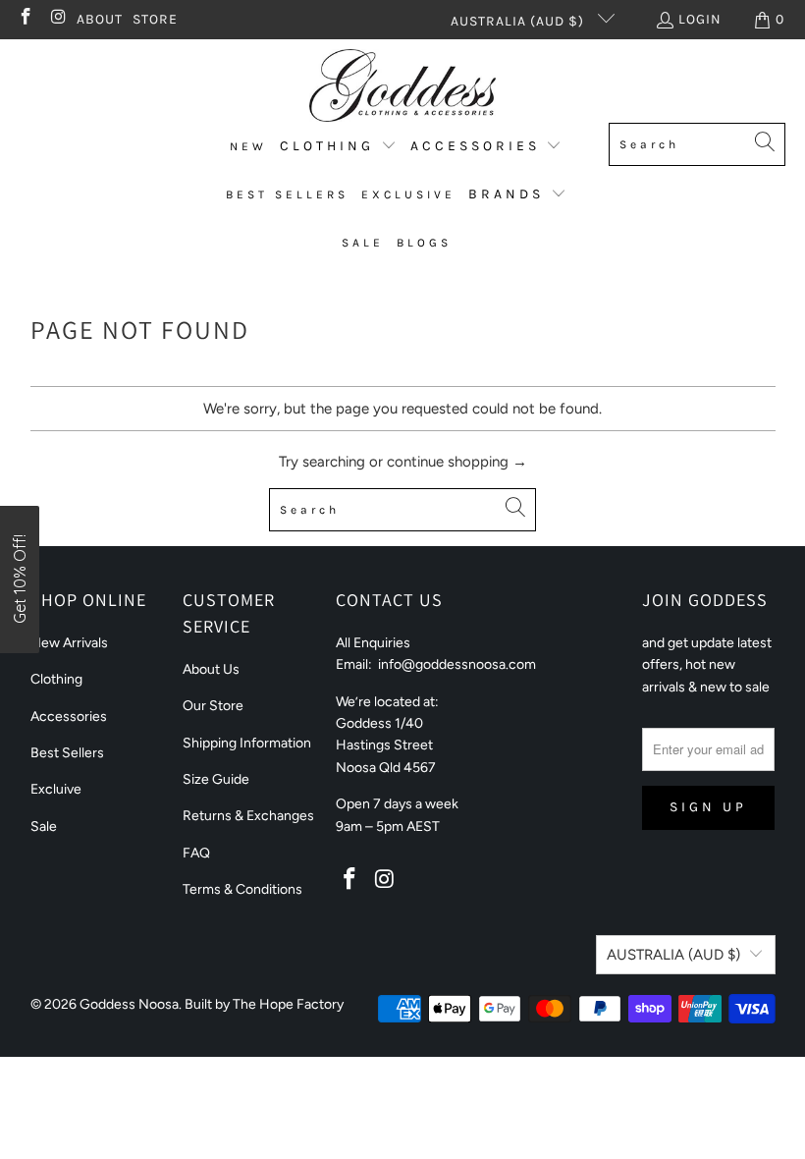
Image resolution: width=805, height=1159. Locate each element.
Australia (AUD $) (519, 21)
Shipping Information (247, 743)
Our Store (213, 705)
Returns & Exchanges (248, 815)
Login (700, 19)
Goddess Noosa (129, 1004)
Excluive (55, 789)
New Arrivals (69, 643)
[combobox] (697, 144)
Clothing (56, 679)
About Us (211, 669)
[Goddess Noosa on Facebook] (24, 19)
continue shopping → (457, 461)
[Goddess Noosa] (402, 86)
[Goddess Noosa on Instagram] (58, 19)
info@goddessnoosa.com (457, 664)
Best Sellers (67, 753)
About (100, 19)
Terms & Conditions (242, 889)
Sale (43, 826)
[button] (338, 147)
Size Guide (216, 779)
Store (155, 19)
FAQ (196, 853)
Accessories (68, 716)
